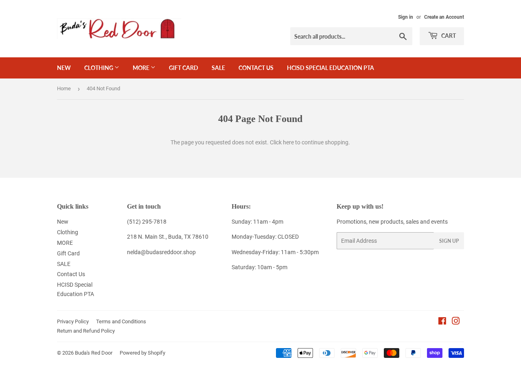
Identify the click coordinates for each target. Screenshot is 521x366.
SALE (218, 67)
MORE (142, 67)
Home (64, 88)
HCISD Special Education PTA (330, 67)
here (288, 142)
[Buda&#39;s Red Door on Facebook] (442, 322)
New (64, 67)
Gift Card (183, 67)
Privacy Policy (73, 321)
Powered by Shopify (142, 353)
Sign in (405, 17)
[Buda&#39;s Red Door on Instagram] (456, 322)
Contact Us (256, 67)
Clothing (99, 67)
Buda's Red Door (93, 353)
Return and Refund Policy (86, 331)
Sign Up (449, 241)
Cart (448, 35)
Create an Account (444, 17)
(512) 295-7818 (146, 221)
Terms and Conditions (121, 321)
